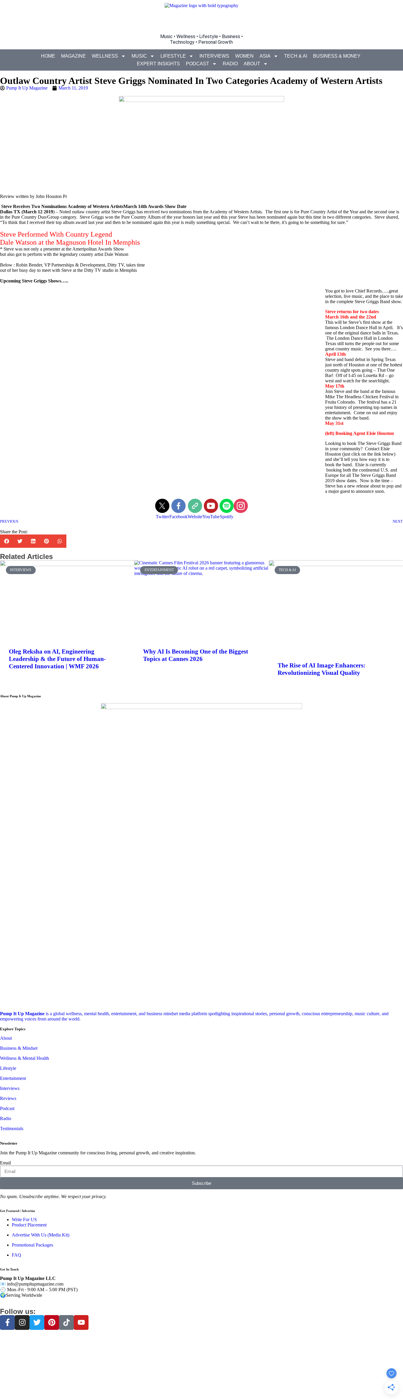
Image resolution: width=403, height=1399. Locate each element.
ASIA (265, 56)
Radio (230, 63)
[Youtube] (81, 1322)
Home (48, 56)
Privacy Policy (169, 1385)
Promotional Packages (32, 1244)
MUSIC (139, 56)
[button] (6, 541)
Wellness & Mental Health (24, 1058)
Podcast (197, 63)
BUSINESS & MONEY (337, 56)
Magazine (73, 56)
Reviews (8, 1098)
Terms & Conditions (202, 1385)
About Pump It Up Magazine (20, 696)
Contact (239, 1385)
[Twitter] (37, 1322)
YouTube (210, 516)
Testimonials (11, 1128)
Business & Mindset (18, 1048)
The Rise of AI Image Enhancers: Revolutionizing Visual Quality (322, 669)
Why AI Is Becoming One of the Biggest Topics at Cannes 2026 (195, 655)
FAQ (16, 1254)
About (252, 63)
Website (195, 516)
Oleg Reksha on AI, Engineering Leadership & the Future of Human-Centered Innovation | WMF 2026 (57, 659)
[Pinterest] (51, 1322)
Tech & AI (295, 56)
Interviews (214, 56)
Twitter (162, 516)
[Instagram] (22, 1322)
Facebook (178, 516)
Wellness (105, 56)
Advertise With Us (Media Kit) (40, 1234)
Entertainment (13, 1078)
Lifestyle (173, 56)
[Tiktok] (66, 1322)
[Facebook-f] (7, 1322)
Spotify (226, 516)
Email (5, 1162)
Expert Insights (158, 63)
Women (244, 56)
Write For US (24, 1219)
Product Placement (29, 1224)
